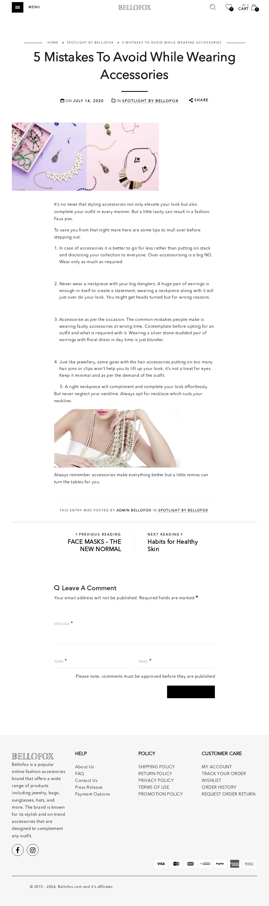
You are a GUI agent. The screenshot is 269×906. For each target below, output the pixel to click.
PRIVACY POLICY (156, 781)
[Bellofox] (134, 7)
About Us (84, 767)
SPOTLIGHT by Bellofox (150, 101)
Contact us (86, 781)
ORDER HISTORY (219, 788)
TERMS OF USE (153, 788)
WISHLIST (211, 781)
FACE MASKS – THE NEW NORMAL (94, 542)
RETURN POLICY (155, 774)
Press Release (89, 788)
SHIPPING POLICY (156, 767)
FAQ (79, 774)
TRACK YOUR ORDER (224, 774)
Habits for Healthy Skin (173, 542)
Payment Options (92, 794)
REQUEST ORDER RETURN (228, 794)
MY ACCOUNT (217, 767)
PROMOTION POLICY (160, 794)
